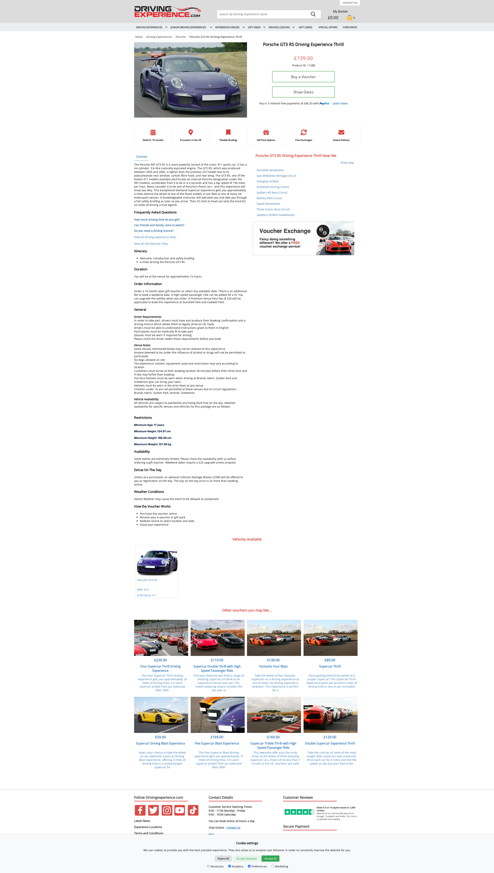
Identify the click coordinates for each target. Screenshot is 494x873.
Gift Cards (305, 27)
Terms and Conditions (148, 833)
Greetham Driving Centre (273, 187)
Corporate (350, 27)
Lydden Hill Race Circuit (272, 192)
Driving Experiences (159, 37)
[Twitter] (153, 814)
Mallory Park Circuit (269, 198)
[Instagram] (167, 814)
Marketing (281, 866)
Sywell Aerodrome (268, 204)
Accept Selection (247, 858)
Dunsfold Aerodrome (270, 170)
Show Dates (303, 92)
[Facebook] (140, 814)
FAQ (211, 834)
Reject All (223, 858)
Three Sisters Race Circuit (273, 209)
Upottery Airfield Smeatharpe (275, 215)
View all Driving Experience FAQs (155, 237)
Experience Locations (148, 827)
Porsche (181, 37)
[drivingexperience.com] (168, 17)
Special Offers (328, 27)
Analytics (237, 866)
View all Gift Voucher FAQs (151, 243)
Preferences (259, 866)
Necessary (217, 866)
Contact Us (350, 2)
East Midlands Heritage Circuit (276, 176)
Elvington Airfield (268, 181)
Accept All (270, 858)
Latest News (142, 821)
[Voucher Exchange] (303, 238)
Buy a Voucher (303, 76)
